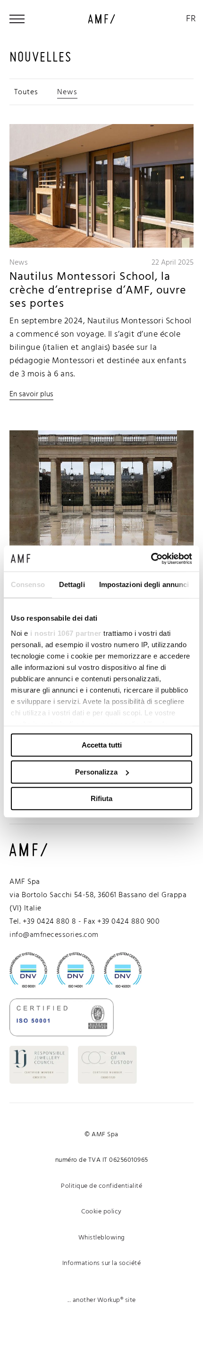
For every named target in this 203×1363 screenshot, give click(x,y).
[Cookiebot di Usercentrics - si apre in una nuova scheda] (151, 558)
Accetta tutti (102, 745)
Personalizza (96, 772)
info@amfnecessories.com (54, 935)
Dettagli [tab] (72, 584)
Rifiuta (101, 798)
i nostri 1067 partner (66, 633)
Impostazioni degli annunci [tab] (144, 584)
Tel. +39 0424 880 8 (42, 922)
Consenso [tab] (28, 584)
